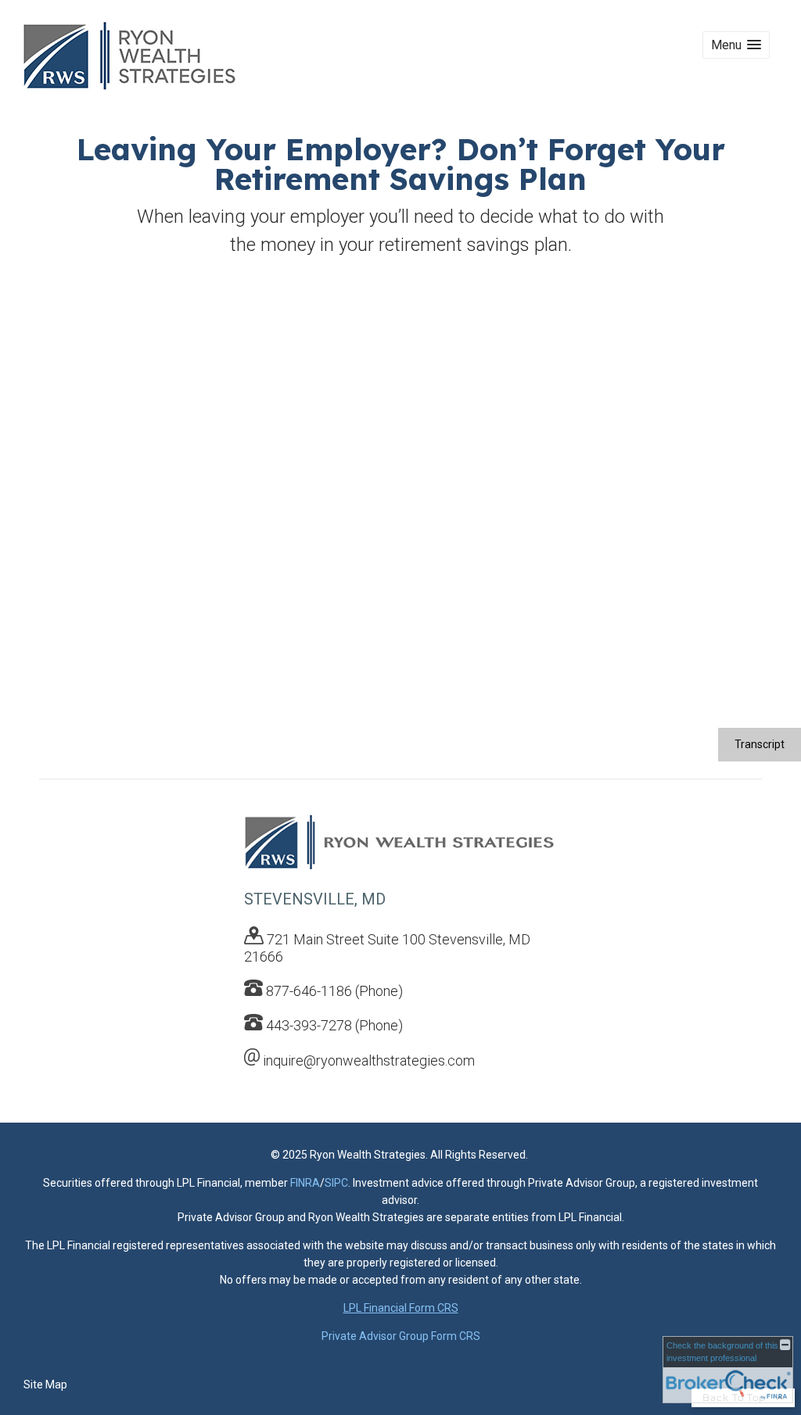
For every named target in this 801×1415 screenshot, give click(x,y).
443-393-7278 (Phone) (334, 1025)
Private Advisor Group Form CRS (400, 1336)
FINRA (305, 1183)
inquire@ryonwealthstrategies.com (369, 1060)
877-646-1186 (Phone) (334, 991)
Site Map (45, 1384)
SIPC (336, 1183)
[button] (736, 45)
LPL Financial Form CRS (400, 1308)
